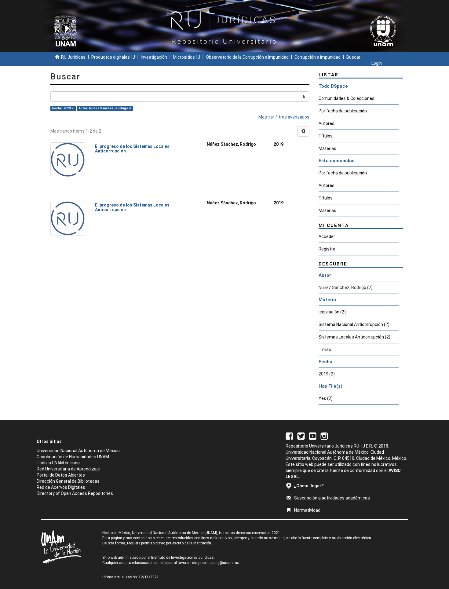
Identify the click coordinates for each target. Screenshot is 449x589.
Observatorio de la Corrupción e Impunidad (247, 57)
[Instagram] (324, 435)
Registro (327, 249)
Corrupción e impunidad (317, 57)
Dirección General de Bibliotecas (68, 481)
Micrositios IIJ (186, 57)
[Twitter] (301, 435)
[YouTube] (312, 435)
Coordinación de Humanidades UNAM (73, 456)
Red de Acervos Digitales (61, 487)
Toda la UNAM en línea (58, 462)
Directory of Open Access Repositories (75, 493)
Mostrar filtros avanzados (283, 117)
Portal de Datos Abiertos (61, 475)
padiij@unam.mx (224, 563)
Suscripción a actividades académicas (332, 498)
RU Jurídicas (73, 57)
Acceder (327, 236)
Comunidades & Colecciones (346, 98)
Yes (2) (326, 398)
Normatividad (307, 510)
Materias (327, 148)
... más (325, 349)
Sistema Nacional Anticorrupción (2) (354, 324)
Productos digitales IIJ (113, 57)
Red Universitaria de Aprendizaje (68, 468)
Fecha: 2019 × (63, 108)
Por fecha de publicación (343, 110)
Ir (304, 96)
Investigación (154, 57)
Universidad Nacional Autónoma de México (78, 450)
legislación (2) (332, 311)
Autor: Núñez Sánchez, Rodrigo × (104, 108)
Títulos (326, 136)
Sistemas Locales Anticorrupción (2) (354, 337)
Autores (326, 123)
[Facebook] (289, 435)
